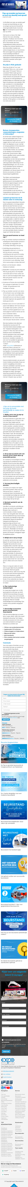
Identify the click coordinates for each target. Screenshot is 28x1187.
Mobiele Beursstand (20, 1105)
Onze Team (4, 1108)
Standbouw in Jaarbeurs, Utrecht (20, 1158)
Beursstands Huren (20, 1094)
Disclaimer (4, 1114)
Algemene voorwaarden (4, 1118)
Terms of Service (13, 717)
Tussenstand (18, 1131)
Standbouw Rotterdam (7, 1132)
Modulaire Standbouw (20, 1101)
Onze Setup (4, 1099)
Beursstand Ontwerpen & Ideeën (20, 1096)
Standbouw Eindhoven (7, 1134)
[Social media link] (2, 1087)
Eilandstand (18, 1129)
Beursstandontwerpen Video (6, 1101)
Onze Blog (3, 1111)
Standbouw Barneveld (6, 1145)
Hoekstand (18, 1126)
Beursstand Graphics (20, 1108)
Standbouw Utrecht (6, 1135)
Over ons (3, 1094)
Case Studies (4, 1105)
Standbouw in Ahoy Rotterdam (20, 1155)
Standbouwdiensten (20, 1103)
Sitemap (3, 1113)
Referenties (4, 1106)
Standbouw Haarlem (6, 1156)
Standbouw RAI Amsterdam (19, 1152)
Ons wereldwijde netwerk (5, 1096)
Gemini (23, 1170)
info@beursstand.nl (12, 115)
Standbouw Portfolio (6, 1103)
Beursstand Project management (20, 1112)
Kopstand (17, 1127)
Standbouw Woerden (6, 1146)
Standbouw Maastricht (7, 1148)
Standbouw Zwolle (6, 1154)
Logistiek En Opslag (20, 1110)
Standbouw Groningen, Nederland (7, 1138)
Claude (15, 1170)
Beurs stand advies (20, 1114)
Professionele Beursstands (18, 1099)
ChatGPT (6, 1170)
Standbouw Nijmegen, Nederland (6, 1150)
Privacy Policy (5, 717)
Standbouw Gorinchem (7, 1152)
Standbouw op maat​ (20, 1106)
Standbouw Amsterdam (4, 1128)
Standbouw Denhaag (6, 1143)
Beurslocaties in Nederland (19, 1145)
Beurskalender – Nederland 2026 (19, 1137)
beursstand (10, 345)
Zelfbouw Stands (19, 1117)
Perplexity (6, 1174)
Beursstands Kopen (20, 1116)
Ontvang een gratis (13, 120)
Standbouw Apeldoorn (7, 1131)
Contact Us (4, 1110)
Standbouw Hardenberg (4, 1141)
